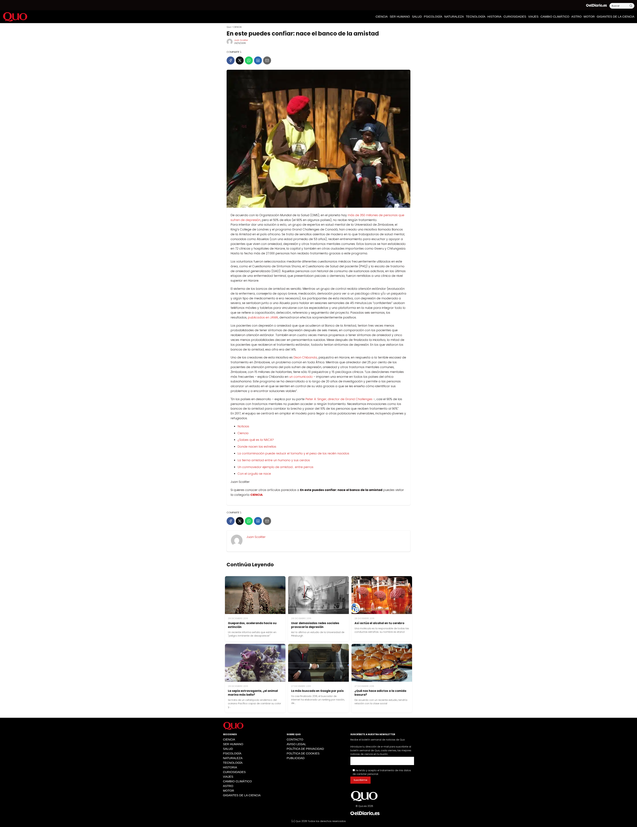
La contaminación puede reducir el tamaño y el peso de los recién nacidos (293, 453)
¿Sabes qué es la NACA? (256, 440)
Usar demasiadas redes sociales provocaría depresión (315, 625)
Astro (576, 16)
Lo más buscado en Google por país (317, 691)
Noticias (243, 426)
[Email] (267, 60)
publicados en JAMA (263, 317)
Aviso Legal (296, 744)
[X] (240, 60)
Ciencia (243, 433)
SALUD (417, 16)
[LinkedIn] (258, 60)
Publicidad (296, 758)
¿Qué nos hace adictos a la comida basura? (380, 693)
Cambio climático (554, 16)
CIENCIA (382, 16)
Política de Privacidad (305, 748)
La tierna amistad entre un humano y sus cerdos (274, 460)
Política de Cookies (303, 753)
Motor (589, 16)
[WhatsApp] (249, 60)
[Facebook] (231, 60)
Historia (494, 16)
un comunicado (301, 377)
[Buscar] (630, 5)
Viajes (533, 16)
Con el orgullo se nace (254, 474)
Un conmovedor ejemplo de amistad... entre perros (275, 467)
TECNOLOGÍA (475, 16)
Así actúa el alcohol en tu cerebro (379, 623)
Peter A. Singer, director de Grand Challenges (338, 399)
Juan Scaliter (241, 40)
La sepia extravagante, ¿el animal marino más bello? (253, 693)
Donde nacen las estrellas (257, 446)
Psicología (433, 16)
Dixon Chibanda (305, 357)
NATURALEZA (454, 16)
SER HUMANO (400, 16)
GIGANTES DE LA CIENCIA (615, 16)
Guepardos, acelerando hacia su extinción (252, 625)
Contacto (295, 739)
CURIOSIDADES (514, 16)
